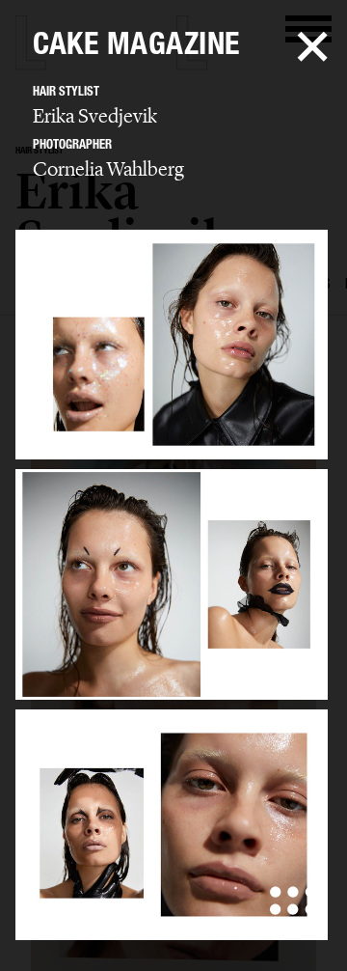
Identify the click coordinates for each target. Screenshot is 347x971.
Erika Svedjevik (95, 115)
